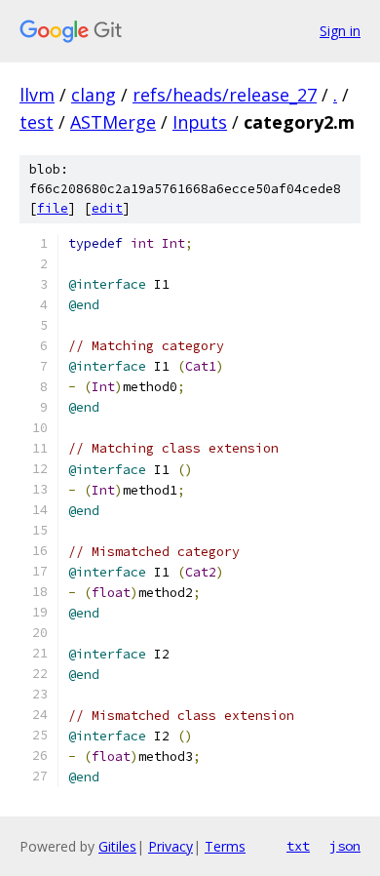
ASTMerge (113, 122)
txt (298, 846)
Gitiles (117, 846)
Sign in (340, 30)
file (52, 208)
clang (93, 94)
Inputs (199, 122)
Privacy (170, 846)
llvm (37, 94)
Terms (225, 846)
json (345, 846)
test (36, 122)
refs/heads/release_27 (225, 94)
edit (107, 208)
